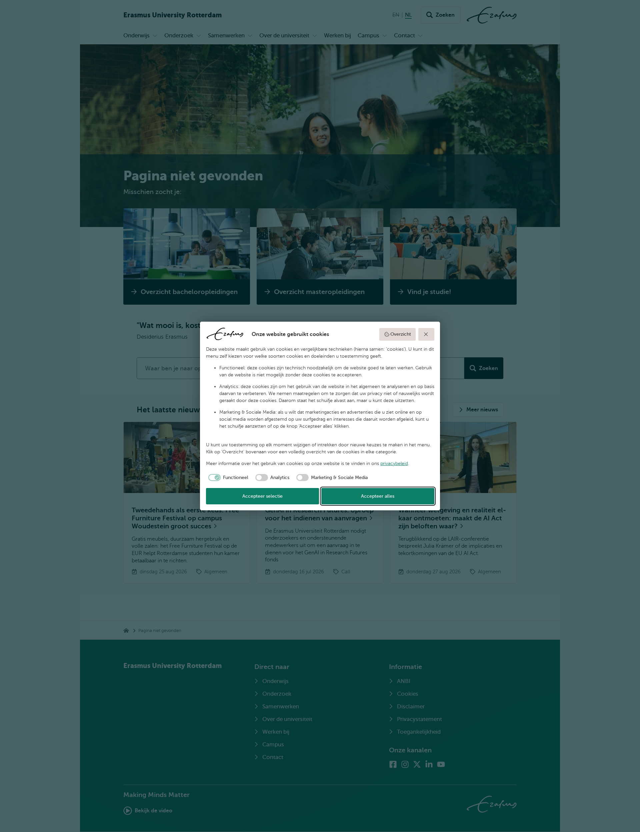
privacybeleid (394, 463)
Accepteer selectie (262, 496)
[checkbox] (227, 477)
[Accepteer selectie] (426, 334)
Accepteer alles (377, 496)
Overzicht (400, 334)
